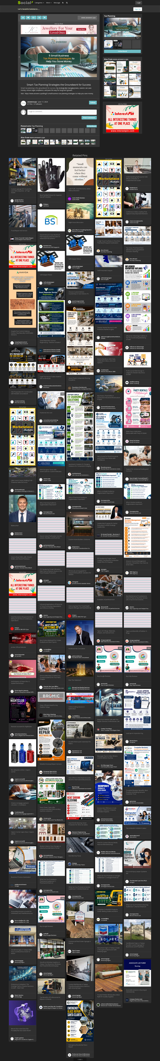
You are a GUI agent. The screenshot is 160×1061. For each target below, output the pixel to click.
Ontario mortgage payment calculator (27, 814)
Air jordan (18, 656)
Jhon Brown (105, 250)
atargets (103, 569)
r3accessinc (105, 1051)
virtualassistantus (21, 734)
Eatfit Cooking (134, 383)
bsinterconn (47, 245)
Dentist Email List (135, 513)
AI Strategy (18, 997)
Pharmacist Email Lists (79, 508)
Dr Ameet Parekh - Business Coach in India (115, 534)
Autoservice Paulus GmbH (51, 349)
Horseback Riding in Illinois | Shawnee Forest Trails (32, 491)
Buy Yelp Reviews (135, 685)
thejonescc (75, 547)
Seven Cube (47, 480)
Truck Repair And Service (23, 239)
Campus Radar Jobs (136, 999)
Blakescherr (19, 534)
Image (17, 886)
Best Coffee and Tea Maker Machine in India (58, 820)
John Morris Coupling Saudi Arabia (83, 230)
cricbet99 (46, 651)
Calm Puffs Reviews (78, 198)
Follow (92, 103)
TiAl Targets (105, 571)
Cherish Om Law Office (50, 686)
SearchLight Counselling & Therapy (141, 478)
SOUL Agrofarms (48, 1039)
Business (46, 387)
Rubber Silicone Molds (108, 851)
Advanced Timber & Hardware (111, 1005)
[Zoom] (39, 17)
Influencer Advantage (137, 347)
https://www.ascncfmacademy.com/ (84, 717)
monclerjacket (19, 654)
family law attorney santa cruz (53, 688)
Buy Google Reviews (107, 685)
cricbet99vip (47, 649)
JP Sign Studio (19, 201)
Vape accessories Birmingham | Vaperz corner (30, 780)
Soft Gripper (76, 268)
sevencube (46, 479)
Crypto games (19, 1038)
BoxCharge (75, 787)
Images (132, 882)
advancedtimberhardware (109, 1004)
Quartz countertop (78, 302)
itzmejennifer (105, 500)
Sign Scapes (76, 950)
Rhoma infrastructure (108, 408)
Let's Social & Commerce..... (81, 475)
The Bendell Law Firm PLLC (138, 880)
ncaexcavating (19, 401)
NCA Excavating (20, 402)
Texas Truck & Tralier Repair (24, 238)
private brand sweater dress (81, 583)
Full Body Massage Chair (109, 767)
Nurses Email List (49, 513)
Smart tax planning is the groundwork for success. (38, 88)
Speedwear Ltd (77, 751)
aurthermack (76, 473)
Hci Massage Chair (107, 765)
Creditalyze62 (19, 812)
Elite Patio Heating (49, 714)
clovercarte (47, 818)
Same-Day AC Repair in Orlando (53, 1008)
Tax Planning (37, 126)
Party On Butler (135, 440)
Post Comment (89, 118)
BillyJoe (45, 204)
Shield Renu (133, 740)
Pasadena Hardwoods (79, 387)
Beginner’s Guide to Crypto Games (26, 1039)
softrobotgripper (77, 266)
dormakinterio (48, 855)
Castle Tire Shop (106, 728)
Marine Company (77, 231)
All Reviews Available (136, 803)
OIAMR (103, 338)
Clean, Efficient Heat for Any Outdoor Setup (57, 716)
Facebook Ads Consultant (80, 657)
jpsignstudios (19, 200)
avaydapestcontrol (21, 342)
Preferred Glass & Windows (81, 1054)
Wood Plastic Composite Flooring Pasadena (86, 389)
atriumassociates (107, 819)
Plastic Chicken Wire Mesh (52, 547)
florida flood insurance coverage (111, 469)
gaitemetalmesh (48, 545)
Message (57, 3)
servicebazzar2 (134, 835)
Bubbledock (133, 188)
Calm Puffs (75, 199)
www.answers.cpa (88, 18)
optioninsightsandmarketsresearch (112, 336)
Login (139, 3)
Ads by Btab (59, 24)
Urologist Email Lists (107, 502)
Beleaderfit (104, 607)
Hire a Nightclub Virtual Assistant (26, 735)
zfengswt (75, 582)
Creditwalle (105, 370)
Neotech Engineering (79, 832)
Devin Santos (19, 995)
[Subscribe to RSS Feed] (63, 2)
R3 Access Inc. (105, 1052)
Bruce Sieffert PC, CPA (22, 920)
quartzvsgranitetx (78, 301)
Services (46, 206)
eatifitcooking (134, 381)
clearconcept (134, 222)
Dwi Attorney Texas (78, 864)
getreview (133, 801)
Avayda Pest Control (21, 343)
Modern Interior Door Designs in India (55, 857)
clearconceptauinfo (136, 221)
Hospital (132, 742)
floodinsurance (106, 467)
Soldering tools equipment (81, 833)
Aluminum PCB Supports (51, 247)
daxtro (132, 607)
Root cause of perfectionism (110, 608)
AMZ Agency (134, 572)
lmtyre (74, 615)
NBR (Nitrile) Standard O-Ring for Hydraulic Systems (118, 641)
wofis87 (45, 933)
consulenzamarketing (50, 420)
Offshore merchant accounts (81, 788)
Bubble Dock (134, 189)
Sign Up (138, 9)
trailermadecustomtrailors (52, 386)
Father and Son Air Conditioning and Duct (57, 1006)
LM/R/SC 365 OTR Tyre (79, 617)
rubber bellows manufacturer (110, 853)
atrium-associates (107, 820)
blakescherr (18, 533)
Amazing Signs (134, 955)
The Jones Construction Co (81, 548)
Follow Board (91, 126)
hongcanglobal (106, 640)
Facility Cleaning (106, 252)
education (133, 837)
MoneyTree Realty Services (81, 687)
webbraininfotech (20, 884)
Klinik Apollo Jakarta (21, 690)
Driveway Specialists (50, 771)
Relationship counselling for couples (142, 480)
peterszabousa (77, 656)
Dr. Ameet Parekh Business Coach (112, 536)
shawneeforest (19, 489)
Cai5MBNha (76, 716)
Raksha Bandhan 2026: (108, 371)
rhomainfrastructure (108, 406)
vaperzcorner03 (20, 779)
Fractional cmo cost (50, 421)
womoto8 (104, 683)
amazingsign (134, 954)
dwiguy (74, 863)
